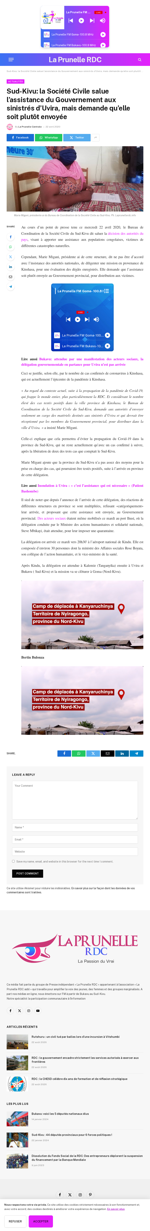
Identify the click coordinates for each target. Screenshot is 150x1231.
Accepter (40, 1221)
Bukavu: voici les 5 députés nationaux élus (60, 1113)
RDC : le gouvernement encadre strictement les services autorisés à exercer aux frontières (85, 1059)
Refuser (15, 1221)
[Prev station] (92, 20)
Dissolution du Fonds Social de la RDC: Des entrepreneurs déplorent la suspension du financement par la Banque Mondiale (87, 1157)
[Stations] (106, 291)
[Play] (81, 20)
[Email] (10, 277)
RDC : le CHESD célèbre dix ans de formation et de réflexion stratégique (79, 1078)
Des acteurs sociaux (52, 518)
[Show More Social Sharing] (95, 137)
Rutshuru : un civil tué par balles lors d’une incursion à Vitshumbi (76, 1036)
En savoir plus (116, 1209)
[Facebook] (10, 237)
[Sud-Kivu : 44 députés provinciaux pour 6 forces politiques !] (17, 1140)
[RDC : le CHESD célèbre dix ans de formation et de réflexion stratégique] (17, 1084)
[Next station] (71, 20)
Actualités (15, 81)
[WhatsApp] (10, 247)
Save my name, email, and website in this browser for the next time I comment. (64, 861)
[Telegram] (10, 286)
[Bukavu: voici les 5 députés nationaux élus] (17, 1118)
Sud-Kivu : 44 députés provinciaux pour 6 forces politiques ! (72, 1134)
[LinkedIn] (10, 267)
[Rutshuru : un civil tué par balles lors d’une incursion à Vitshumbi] (17, 1041)
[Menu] (11, 59)
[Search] (139, 59)
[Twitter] (10, 257)
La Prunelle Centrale (30, 126)
